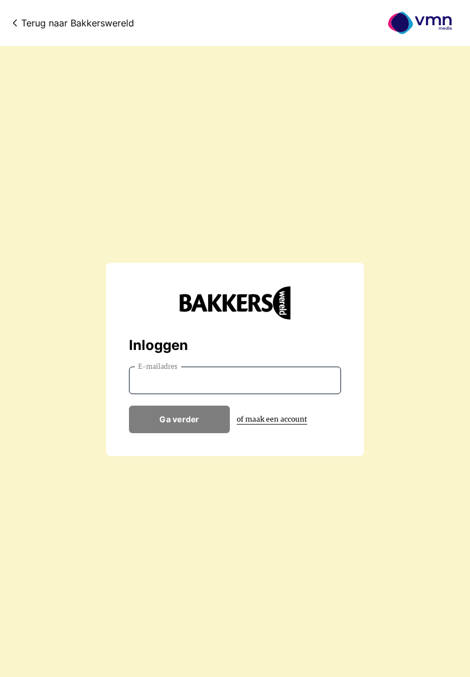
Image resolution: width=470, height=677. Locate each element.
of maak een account (272, 419)
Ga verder (179, 419)
